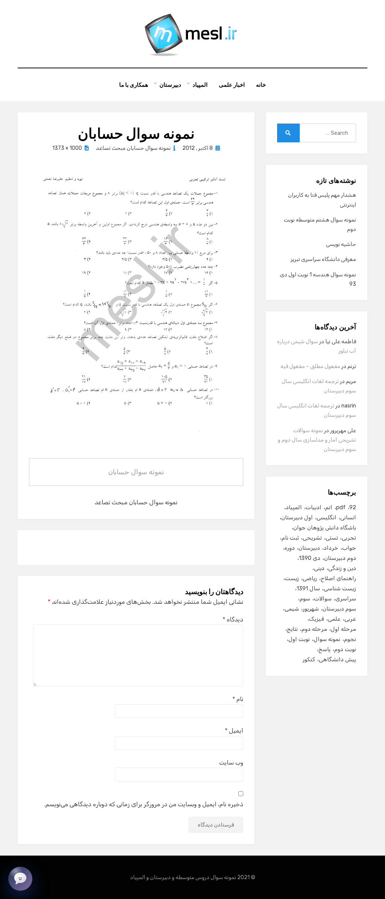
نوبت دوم (345, 649)
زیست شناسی (340, 588)
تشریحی (312, 537)
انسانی (348, 517)
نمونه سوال (327, 639)
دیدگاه (233, 619)
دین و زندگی (342, 568)
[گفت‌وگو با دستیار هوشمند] (20, 879)
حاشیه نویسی (341, 244)
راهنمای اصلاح (338, 578)
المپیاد (200, 85)
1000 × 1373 (67, 148)
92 (352, 507)
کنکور (309, 659)
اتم (328, 507)
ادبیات (313, 507)
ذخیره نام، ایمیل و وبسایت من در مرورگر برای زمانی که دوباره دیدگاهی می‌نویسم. (143, 804)
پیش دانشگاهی (337, 659)
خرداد (331, 548)
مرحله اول (343, 629)
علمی (334, 618)
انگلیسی (326, 517)
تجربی (349, 537)
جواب (349, 548)
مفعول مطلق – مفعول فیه (310, 366)
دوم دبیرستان (340, 558)
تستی (332, 537)
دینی (319, 568)
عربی (350, 618)
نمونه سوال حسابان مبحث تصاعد (133, 148)
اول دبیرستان (297, 517)
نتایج (292, 629)
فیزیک (316, 618)
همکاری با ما (133, 85)
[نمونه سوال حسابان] (136, 310)
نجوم (350, 639)
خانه (261, 85)
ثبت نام (290, 537)
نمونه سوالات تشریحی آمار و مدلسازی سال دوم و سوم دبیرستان (317, 440)
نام (237, 699)
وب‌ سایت (231, 762)
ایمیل (234, 730)
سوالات (323, 598)
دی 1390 (309, 558)
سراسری (345, 598)
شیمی (292, 608)
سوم (305, 598)
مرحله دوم (314, 629)
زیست (292, 578)
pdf (341, 507)
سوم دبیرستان (339, 608)
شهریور (311, 608)
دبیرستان (170, 85)
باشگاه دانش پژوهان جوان (324, 527)
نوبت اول (299, 639)
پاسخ (324, 649)
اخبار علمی (232, 85)
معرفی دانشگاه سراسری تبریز (323, 259)
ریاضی (310, 578)
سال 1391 (308, 588)
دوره (290, 548)
